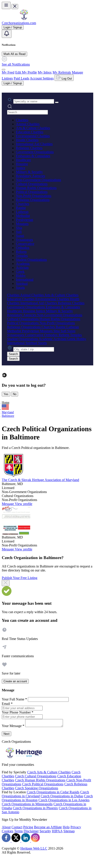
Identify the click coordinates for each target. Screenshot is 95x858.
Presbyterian (24, 220)
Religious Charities (29, 148)
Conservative (25, 244)
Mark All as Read (14, 54)
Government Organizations (35, 152)
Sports (20, 287)
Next (7, 733)
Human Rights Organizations (36, 188)
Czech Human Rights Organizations (40, 780)
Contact (16, 827)
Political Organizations (32, 192)
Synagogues (24, 240)
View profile (23, 504)
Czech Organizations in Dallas (62, 796)
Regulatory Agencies (30, 176)
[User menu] (3, 69)
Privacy (75, 827)
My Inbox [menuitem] (45, 72)
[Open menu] (6, 5)
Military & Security (29, 172)
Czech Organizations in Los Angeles (63, 800)
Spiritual (22, 283)
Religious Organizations (32, 200)
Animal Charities (28, 124)
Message (8, 504)
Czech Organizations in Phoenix (35, 808)
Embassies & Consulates (33, 156)
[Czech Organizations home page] (24, 19)
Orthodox (22, 248)
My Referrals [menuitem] (62, 72)
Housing (22, 164)
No (14, 394)
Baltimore (8, 415)
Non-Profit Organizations (33, 196)
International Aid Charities (34, 144)
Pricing (28, 827)
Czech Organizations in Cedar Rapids (53, 792)
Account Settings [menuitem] (42, 78)
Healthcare (23, 160)
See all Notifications (16, 64)
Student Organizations (31, 259)
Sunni (20, 236)
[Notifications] (6, 34)
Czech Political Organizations (42, 784)
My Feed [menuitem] (8, 72)
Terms (18, 831)
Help (66, 827)
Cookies (7, 831)
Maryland (8, 412)
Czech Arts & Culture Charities (49, 772)
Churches (22, 204)
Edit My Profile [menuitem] (26, 72)
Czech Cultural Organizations (35, 776)
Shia (19, 228)
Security (45, 831)
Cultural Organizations (32, 184)
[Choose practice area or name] (57, 102)
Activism (22, 267)
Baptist (21, 208)
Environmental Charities (33, 136)
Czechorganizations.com (19, 23)
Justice (20, 168)
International (24, 279)
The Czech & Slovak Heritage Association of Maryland (40, 480)
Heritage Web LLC (33, 848)
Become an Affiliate (48, 827)
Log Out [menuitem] (66, 78)
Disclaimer (31, 831)
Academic (23, 263)
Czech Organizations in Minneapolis (27, 804)
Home (5, 402)
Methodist (23, 216)
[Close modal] (6, 583)
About (6, 827)
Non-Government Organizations (38, 180)
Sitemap (69, 831)
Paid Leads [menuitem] (21, 78)
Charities (22, 120)
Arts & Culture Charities (33, 128)
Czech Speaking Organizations (36, 788)
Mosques (22, 224)
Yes (6, 394)
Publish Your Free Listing (19, 578)
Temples (22, 255)
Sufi (19, 232)
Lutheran (22, 212)
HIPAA (57, 831)
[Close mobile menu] (14, 6)
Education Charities (29, 132)
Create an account (15, 681)
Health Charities (27, 140)
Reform (21, 252)
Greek (20, 271)
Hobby (21, 275)
